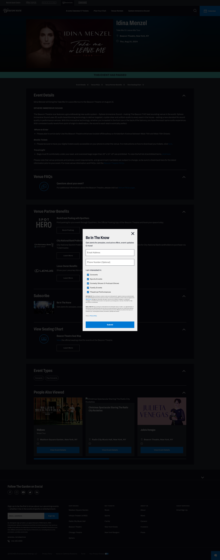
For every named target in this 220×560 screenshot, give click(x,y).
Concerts (94, 275)
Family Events (96, 287)
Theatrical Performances (100, 292)
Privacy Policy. (93, 316)
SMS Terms (88, 299)
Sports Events (96, 279)
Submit (110, 324)
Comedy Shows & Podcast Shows (104, 283)
